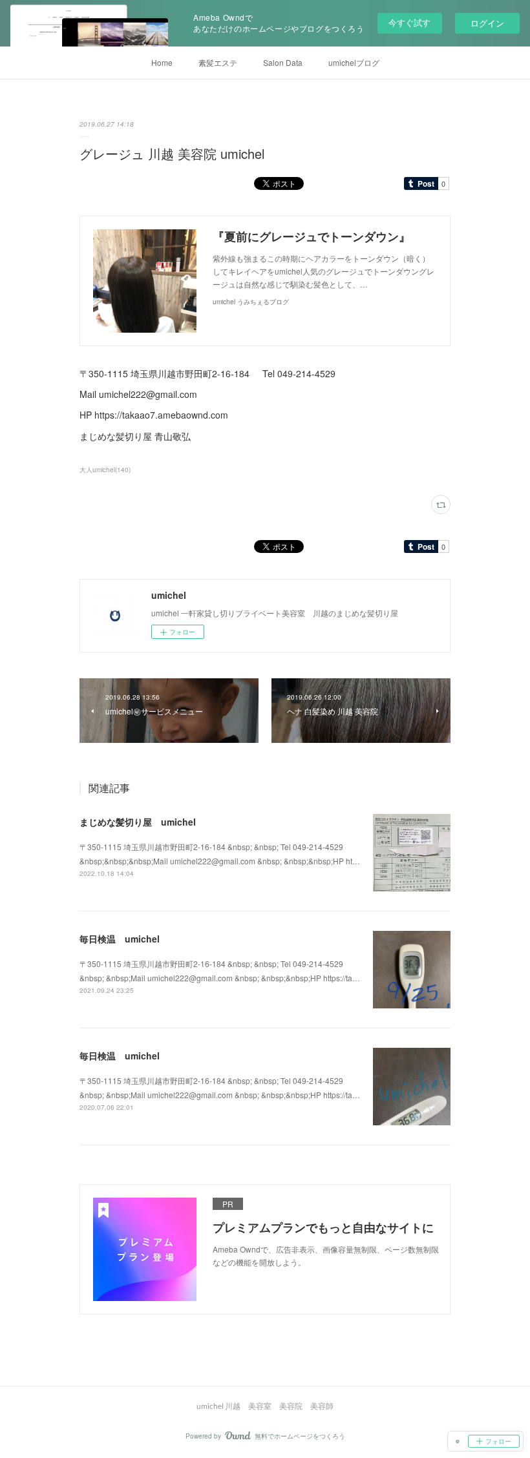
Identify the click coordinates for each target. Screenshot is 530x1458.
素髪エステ (217, 62)
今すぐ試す (409, 22)
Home (162, 62)
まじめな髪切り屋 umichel (138, 821)
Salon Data (282, 62)
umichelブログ (353, 62)
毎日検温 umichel (120, 938)
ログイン (487, 23)
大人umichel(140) (105, 469)
